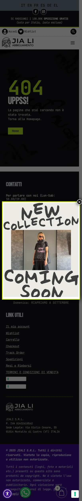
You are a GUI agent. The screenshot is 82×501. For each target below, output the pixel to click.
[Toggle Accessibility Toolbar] (7, 493)
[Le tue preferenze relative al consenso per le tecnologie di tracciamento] (75, 494)
